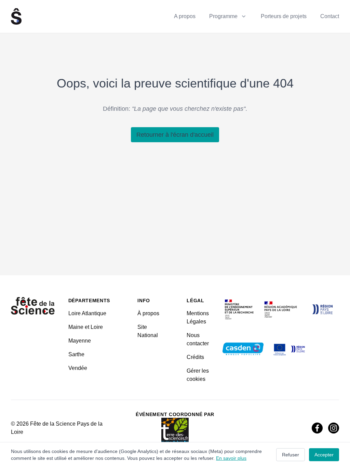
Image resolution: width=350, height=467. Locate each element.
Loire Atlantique (87, 313)
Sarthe (76, 354)
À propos (148, 313)
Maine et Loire (85, 327)
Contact (329, 16)
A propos (185, 16)
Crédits (195, 357)
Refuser (290, 454)
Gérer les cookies (198, 375)
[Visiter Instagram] (333, 428)
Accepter (324, 454)
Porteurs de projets (284, 16)
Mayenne (79, 341)
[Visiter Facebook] (317, 428)
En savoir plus (231, 458)
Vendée (77, 368)
